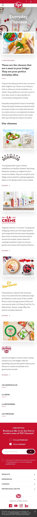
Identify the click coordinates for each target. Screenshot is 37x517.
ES (26, 1)
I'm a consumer (19, 444)
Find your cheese (8, 60)
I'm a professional (20, 440)
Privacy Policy (14, 513)
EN (31, 1)
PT (35, 1)
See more (5, 185)
